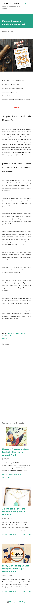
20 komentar (13, 591)
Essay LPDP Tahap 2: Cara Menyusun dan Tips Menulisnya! (15, 568)
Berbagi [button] (5, 338)
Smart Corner (10, 3)
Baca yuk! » (6, 477)
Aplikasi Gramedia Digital (16, 333)
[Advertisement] (16, 404)
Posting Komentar (16, 475)
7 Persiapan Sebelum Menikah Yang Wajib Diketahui (13, 511)
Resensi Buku (6, 335)
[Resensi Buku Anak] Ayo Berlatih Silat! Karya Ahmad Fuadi (15, 452)
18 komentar (13, 534)
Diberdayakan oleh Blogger (17, 602)
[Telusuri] (25, 3)
